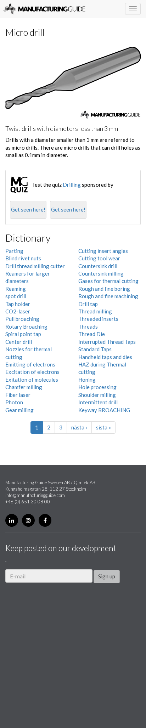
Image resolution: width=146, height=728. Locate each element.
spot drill (15, 296)
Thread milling (95, 311)
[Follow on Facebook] (45, 520)
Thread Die (91, 334)
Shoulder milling (97, 395)
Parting (14, 251)
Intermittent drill (98, 402)
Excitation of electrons (32, 372)
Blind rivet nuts (23, 258)
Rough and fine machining (108, 296)
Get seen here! (28, 209)
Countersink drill (97, 266)
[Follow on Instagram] (28, 520)
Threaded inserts (98, 319)
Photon (14, 402)
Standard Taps (95, 349)
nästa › (79, 427)
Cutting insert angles (103, 251)
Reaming (15, 288)
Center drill (18, 342)
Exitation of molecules (31, 379)
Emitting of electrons (30, 364)
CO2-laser (17, 311)
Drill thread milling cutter (35, 266)
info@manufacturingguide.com (35, 495)
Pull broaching (22, 319)
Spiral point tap (23, 334)
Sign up (106, 576)
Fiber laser (17, 395)
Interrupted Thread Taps (107, 342)
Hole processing (97, 387)
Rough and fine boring (104, 288)
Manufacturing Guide (44, 9)
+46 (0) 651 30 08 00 (27, 501)
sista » (103, 427)
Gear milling (19, 410)
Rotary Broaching (26, 326)
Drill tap (88, 304)
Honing (87, 379)
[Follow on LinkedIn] (11, 520)
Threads (88, 326)
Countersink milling (101, 273)
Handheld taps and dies (105, 357)
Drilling (72, 184)
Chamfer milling (23, 387)
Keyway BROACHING (104, 410)
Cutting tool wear (99, 258)
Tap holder (17, 304)
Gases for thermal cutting (108, 281)
